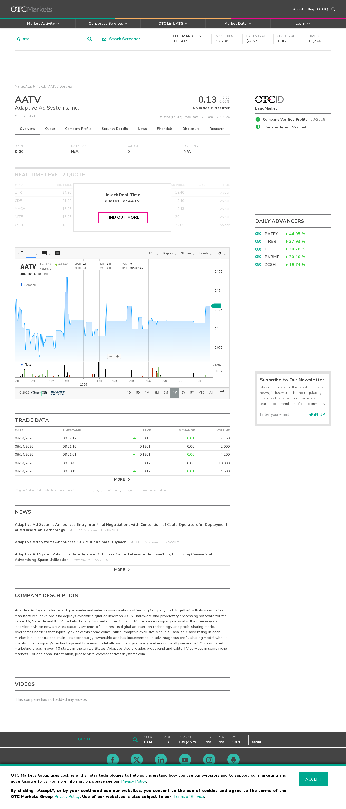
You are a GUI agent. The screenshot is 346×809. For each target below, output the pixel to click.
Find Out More (123, 217)
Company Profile (78, 129)
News (142, 129)
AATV (52, 86)
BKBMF (272, 257)
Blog (310, 9)
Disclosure (191, 129)
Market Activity (25, 86)
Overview (27, 129)
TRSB (270, 241)
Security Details (115, 129)
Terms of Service (188, 796)
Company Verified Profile (294, 118)
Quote (50, 129)
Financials (165, 129)
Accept (313, 779)
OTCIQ (322, 9)
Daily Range (81, 146)
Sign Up (316, 415)
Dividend (191, 146)
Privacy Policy (133, 781)
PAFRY (271, 234)
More (119, 479)
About (298, 9)
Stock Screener (123, 39)
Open (19, 146)
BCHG (270, 249)
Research (217, 129)
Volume (133, 146)
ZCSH (270, 264)
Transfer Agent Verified (284, 127)
